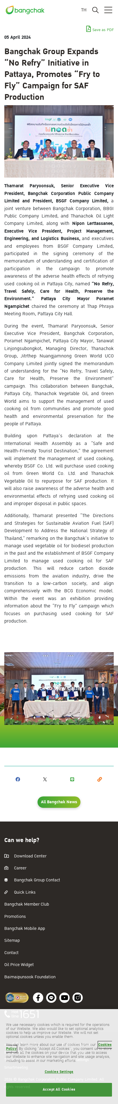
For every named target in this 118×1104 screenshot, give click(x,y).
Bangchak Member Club (26, 904)
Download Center (29, 856)
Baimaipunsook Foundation (30, 977)
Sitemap (12, 940)
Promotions (15, 916)
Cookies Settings (59, 1072)
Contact (11, 953)
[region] (59, 1056)
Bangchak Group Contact (36, 880)
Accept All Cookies (59, 1089)
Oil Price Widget (19, 964)
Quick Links (24, 892)
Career (19, 868)
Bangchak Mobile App (24, 928)
